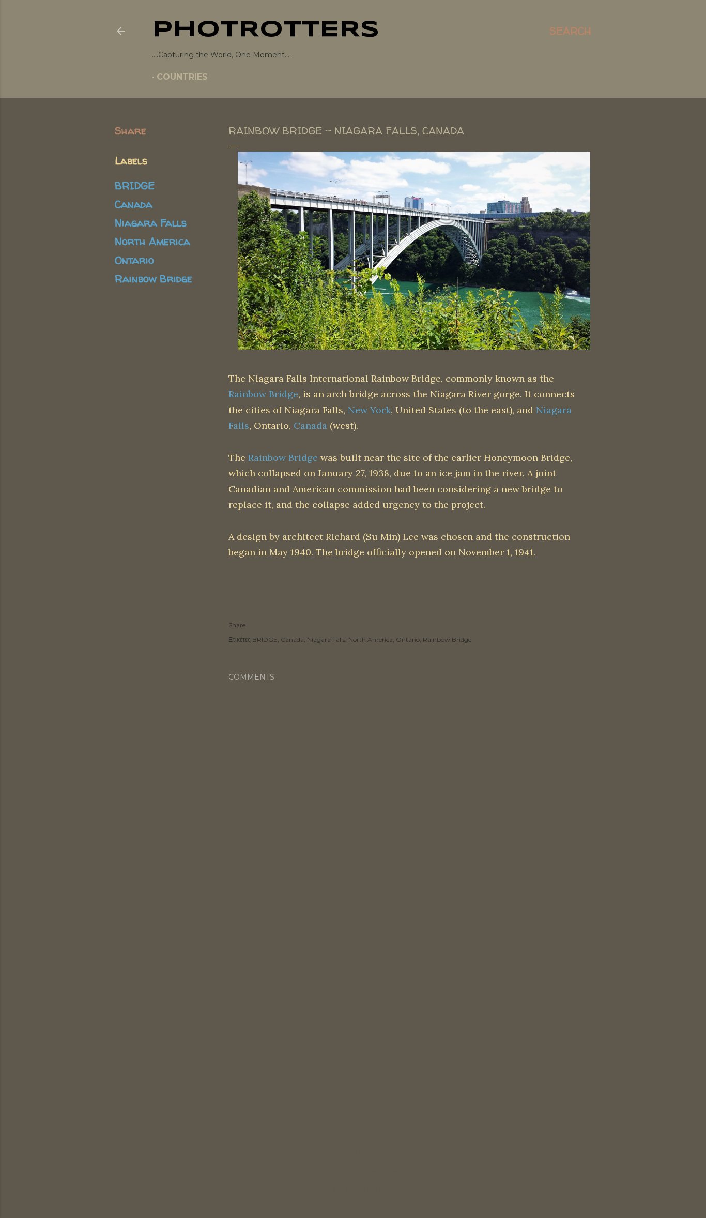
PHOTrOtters (265, 30)
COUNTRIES (182, 77)
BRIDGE (135, 185)
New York (369, 410)
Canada (133, 204)
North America (152, 241)
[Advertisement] (353, 1021)
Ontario (134, 260)
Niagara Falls (151, 223)
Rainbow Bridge (153, 278)
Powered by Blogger (361, 1151)
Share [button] (130, 131)
